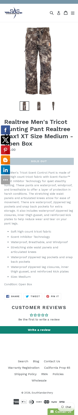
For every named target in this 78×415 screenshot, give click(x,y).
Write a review (39, 330)
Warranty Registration (23, 367)
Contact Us (52, 361)
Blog (36, 361)
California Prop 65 (57, 367)
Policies (58, 374)
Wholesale (39, 380)
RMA (44, 374)
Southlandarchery (42, 392)
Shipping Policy (25, 374)
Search (23, 361)
